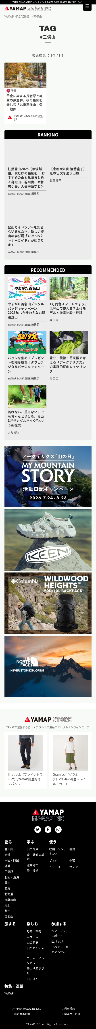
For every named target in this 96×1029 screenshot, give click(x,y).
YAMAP (9, 993)
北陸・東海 (11, 877)
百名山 (8, 916)
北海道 (8, 894)
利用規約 (69, 1008)
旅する (10, 923)
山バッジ (57, 941)
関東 (7, 888)
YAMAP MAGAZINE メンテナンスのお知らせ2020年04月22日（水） (48, 2)
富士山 (8, 849)
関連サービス (72, 1014)
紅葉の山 (10, 899)
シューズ (55, 867)
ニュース (32, 936)
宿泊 (72, 849)
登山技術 (32, 870)
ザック (53, 860)
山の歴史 (32, 942)
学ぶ (30, 841)
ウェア (73, 867)
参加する (59, 923)
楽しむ (32, 923)
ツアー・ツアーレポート (61, 933)
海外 (7, 854)
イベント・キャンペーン (60, 949)
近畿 (7, 866)
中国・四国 (11, 860)
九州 (7, 911)
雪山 (7, 883)
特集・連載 (13, 986)
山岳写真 (32, 849)
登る (8, 841)
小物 (72, 860)
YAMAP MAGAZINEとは (27, 1008)
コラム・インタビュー (35, 960)
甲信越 (8, 871)
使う (53, 841)
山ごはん (32, 978)
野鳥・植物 (34, 931)
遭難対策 (32, 865)
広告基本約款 (22, 1014)
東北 (7, 905)
